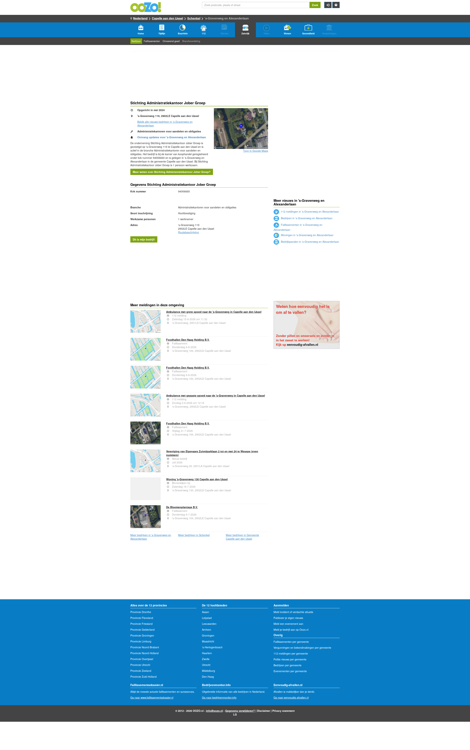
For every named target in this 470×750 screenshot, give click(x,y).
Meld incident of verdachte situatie (293, 612)
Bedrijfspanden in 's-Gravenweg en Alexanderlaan (309, 241)
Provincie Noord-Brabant (144, 647)
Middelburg (208, 671)
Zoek (315, 5)
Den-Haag (208, 676)
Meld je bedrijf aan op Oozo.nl (291, 629)
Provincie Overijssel (141, 659)
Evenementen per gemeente (290, 671)
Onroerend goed (171, 41)
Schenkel (193, 18)
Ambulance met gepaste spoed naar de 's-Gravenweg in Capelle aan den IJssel (215, 395)
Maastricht (208, 641)
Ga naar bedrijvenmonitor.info (219, 697)
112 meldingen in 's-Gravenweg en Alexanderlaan (309, 211)
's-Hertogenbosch (212, 647)
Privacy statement (283, 711)
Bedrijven (136, 41)
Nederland (140, 18)
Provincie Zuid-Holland (143, 676)
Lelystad (207, 618)
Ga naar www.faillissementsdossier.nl (151, 697)
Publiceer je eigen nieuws (288, 618)
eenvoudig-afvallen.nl (302, 344)
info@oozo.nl (214, 711)
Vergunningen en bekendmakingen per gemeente (302, 647)
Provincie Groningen (142, 635)
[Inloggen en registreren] (328, 5)
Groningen (208, 635)
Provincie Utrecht (140, 665)
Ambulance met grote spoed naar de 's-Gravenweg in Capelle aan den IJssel (213, 312)
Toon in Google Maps (255, 151)
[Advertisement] (199, 272)
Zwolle (205, 659)
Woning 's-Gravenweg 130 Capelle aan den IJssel (197, 479)
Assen (205, 612)
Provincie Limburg (140, 641)
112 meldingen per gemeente (291, 653)
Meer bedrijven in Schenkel (194, 535)
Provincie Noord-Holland (144, 653)
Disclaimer (263, 711)
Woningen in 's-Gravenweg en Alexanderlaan (306, 235)
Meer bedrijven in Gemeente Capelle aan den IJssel (242, 537)
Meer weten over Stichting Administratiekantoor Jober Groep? (172, 172)
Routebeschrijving (188, 232)
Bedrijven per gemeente (287, 665)
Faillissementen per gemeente (291, 642)
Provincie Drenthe (140, 612)
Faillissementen (152, 41)
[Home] (146, 7)
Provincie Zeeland (140, 671)
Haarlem (207, 653)
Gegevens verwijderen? (240, 711)
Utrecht (206, 665)
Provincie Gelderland (142, 629)
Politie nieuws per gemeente (290, 659)
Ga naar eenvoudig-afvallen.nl (291, 697)
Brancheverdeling (191, 41)
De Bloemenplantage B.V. (182, 507)
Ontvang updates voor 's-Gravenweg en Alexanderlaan (171, 137)
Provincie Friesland (141, 624)
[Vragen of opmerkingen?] (336, 5)
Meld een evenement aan (288, 624)
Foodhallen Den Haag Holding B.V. (187, 339)
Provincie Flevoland (141, 618)
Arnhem (206, 629)
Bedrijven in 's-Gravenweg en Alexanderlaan (306, 218)
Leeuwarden (209, 624)
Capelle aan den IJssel (167, 18)
